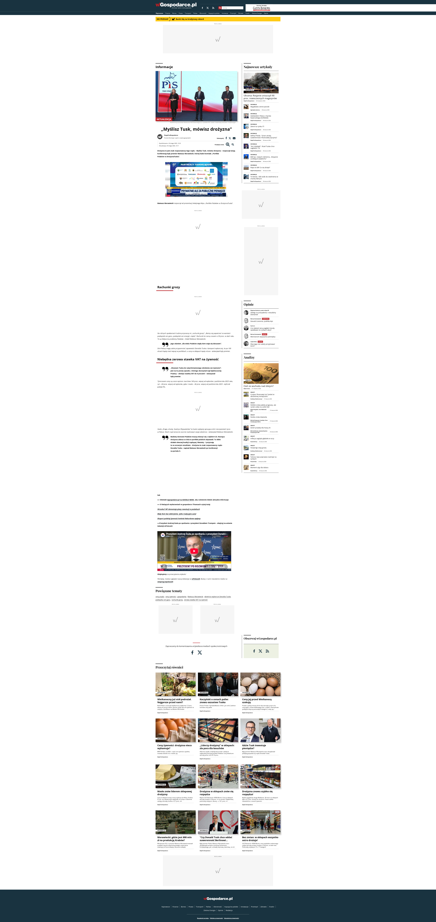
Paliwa (195, 13)
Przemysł (233, 13)
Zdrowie (240, 13)
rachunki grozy (177, 600)
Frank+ (247, 13)
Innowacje (225, 13)
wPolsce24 (196, 579)
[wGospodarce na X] (208, 8)
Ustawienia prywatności (231, 918)
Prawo (181, 13)
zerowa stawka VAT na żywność (196, 600)
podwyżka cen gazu (163, 600)
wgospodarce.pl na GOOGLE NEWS (180, 500)
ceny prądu (160, 596)
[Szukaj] (220, 7)
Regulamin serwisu (203, 918)
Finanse (167, 13)
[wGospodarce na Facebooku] (202, 8)
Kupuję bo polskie (214, 13)
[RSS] (213, 8)
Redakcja (229, 910)
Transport (188, 13)
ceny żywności (170, 596)
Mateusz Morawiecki (195, 596)
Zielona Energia (257, 13)
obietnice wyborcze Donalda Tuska (217, 596)
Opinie (266, 13)
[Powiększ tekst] (228, 145)
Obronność (202, 13)
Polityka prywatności (216, 918)
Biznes (174, 13)
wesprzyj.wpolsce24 (165, 582)
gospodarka (181, 596)
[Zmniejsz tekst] (233, 144)
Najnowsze (159, 13)
